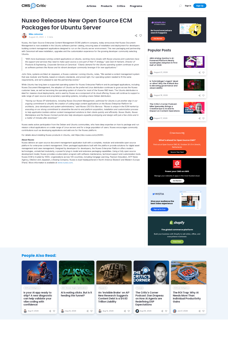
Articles (91, 6)
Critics (121, 6)
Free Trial (177, 242)
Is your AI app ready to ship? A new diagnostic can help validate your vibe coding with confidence (38, 298)
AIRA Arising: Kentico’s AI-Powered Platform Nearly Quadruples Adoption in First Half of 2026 (163, 61)
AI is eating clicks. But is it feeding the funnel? (76, 294)
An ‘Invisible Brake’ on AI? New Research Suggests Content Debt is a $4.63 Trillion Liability (113, 297)
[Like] (140, 35)
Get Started (158, 38)
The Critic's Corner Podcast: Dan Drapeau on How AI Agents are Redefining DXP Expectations (149, 298)
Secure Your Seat (177, 152)
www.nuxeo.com (65, 162)
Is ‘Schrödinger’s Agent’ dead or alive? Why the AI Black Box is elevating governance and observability (164, 84)
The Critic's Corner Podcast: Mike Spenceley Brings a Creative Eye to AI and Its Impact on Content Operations (165, 107)
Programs (136, 6)
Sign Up (199, 6)
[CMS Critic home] (34, 6)
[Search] (180, 5)
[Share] (136, 35)
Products (106, 6)
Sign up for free (159, 209)
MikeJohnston (36, 34)
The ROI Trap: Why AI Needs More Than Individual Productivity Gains (187, 297)
